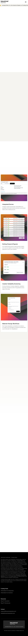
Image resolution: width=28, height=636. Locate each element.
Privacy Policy (13, 576)
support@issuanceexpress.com (8, 611)
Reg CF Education (5, 601)
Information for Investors (7, 592)
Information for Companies (7, 590)
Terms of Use (21, 576)
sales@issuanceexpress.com (8, 613)
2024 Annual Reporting (16, 137)
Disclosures (18, 574)
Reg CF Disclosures (5, 603)
